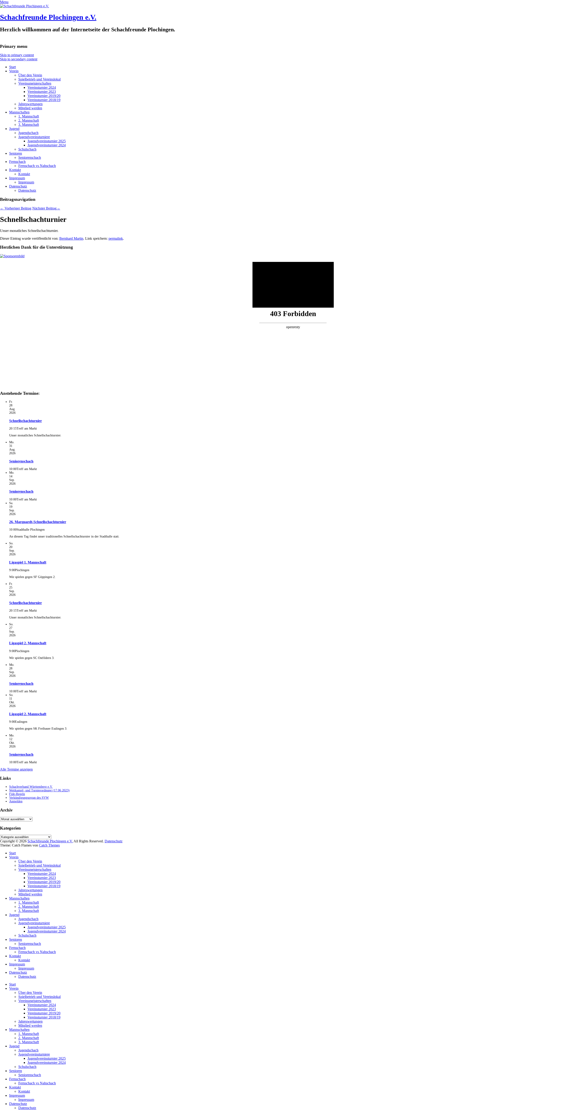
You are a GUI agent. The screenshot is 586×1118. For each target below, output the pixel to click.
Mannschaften (19, 112)
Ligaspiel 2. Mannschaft (27, 643)
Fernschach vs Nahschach (37, 166)
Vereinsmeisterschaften (34, 83)
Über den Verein (30, 75)
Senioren (15, 153)
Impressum (17, 178)
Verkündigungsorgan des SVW (29, 797)
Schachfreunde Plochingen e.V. (48, 17)
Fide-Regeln (17, 794)
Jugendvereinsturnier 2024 (46, 145)
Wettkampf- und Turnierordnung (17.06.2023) (39, 790)
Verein (14, 71)
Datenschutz (18, 186)
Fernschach (17, 162)
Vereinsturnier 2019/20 (43, 96)
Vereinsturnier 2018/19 (43, 100)
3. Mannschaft (28, 124)
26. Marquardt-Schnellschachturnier (37, 522)
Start (12, 67)
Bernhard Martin (71, 238)
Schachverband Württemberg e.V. (31, 786)
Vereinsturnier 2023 (41, 92)
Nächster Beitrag (46, 208)
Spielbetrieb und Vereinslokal (39, 79)
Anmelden (15, 801)
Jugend (14, 129)
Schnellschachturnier (25, 421)
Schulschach (27, 149)
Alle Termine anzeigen (16, 769)
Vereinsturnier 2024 (41, 87)
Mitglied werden (30, 108)
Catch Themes (49, 845)
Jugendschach (28, 133)
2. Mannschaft (28, 120)
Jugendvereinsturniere (34, 137)
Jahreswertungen (30, 104)
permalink (116, 238)
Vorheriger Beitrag (15, 208)
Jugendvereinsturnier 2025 (46, 141)
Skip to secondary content (18, 59)
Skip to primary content (17, 55)
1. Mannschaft (28, 116)
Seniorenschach (29, 157)
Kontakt (15, 170)
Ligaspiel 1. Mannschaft (27, 562)
